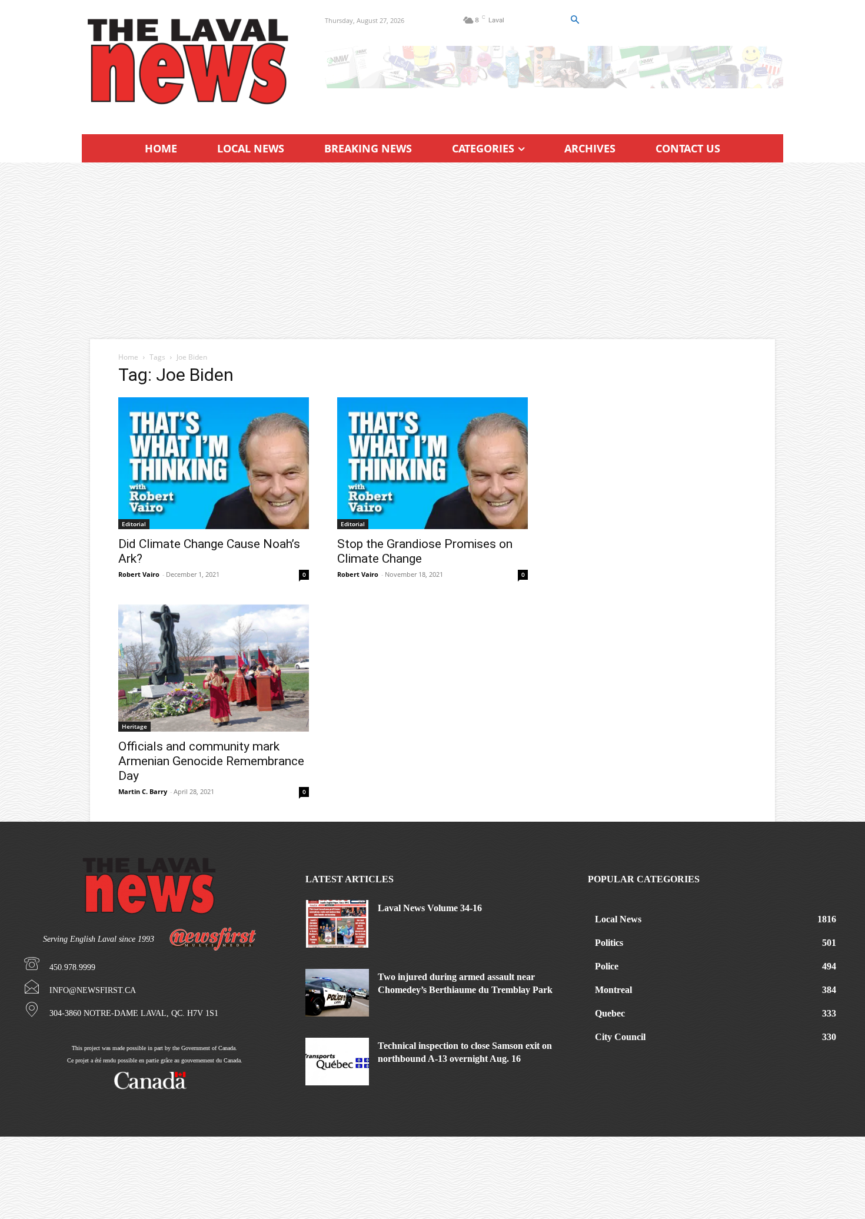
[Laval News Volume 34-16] (337, 924)
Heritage (134, 726)
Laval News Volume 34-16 (430, 908)
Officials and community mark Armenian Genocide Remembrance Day (211, 761)
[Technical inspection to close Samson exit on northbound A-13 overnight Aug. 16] (337, 1061)
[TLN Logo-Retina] (189, 62)
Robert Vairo (138, 574)
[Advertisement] (432, 250)
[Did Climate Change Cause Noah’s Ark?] (213, 463)
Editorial (134, 524)
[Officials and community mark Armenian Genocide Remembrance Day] (213, 668)
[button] (574, 20)
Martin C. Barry (142, 791)
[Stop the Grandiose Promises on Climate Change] (432, 463)
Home (128, 357)
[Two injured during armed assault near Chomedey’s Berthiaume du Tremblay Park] (337, 993)
